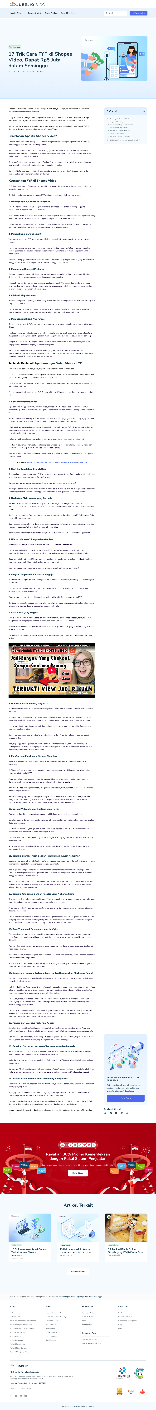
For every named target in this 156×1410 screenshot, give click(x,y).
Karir (84, 1321)
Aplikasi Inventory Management (22, 1328)
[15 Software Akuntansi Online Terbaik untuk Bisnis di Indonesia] (30, 1227)
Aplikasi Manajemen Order (20, 1352)
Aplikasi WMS (15, 1336)
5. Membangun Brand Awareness (119, 136)
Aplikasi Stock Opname (18, 1348)
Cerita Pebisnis (51, 13)
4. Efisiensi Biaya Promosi (116, 134)
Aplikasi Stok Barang (17, 1332)
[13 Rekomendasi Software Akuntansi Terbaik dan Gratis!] (78, 1227)
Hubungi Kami (87, 1324)
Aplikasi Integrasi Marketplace (21, 1324)
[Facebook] (16, 1396)
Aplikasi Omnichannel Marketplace (23, 1321)
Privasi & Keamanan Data (91, 1343)
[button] (143, 111)
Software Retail (15, 1313)
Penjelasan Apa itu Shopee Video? (118, 119)
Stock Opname (51, 1332)
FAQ (120, 1328)
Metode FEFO (51, 1328)
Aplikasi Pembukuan (17, 1344)
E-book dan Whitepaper (127, 1321)
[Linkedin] (21, 1396)
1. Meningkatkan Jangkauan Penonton (120, 125)
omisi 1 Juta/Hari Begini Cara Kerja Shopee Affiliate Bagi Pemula (57, 462)
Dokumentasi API (125, 1317)
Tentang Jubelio (88, 1313)
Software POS (15, 1317)
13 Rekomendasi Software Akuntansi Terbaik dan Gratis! (76, 1251)
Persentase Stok (52, 1321)
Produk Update (35, 13)
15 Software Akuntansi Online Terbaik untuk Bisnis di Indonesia (28, 1252)
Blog (120, 1324)
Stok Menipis (51, 1324)
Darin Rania (15, 72)
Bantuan (121, 1313)
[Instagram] (11, 1396)
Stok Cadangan (51, 1336)
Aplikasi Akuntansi (17, 1340)
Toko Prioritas (51, 1340)
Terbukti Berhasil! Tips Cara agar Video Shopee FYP (123, 140)
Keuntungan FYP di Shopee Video (118, 122)
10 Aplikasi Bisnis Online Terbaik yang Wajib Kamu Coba (125, 1251)
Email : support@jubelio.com (20, 1388)
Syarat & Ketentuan (89, 1339)
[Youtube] (25, 1396)
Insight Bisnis (16, 13)
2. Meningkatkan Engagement (117, 128)
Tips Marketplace (14, 47)
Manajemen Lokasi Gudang (56, 1317)
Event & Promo (88, 1317)
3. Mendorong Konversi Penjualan (119, 131)
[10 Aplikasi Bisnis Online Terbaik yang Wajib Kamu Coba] (126, 1227)
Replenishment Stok (53, 1313)
